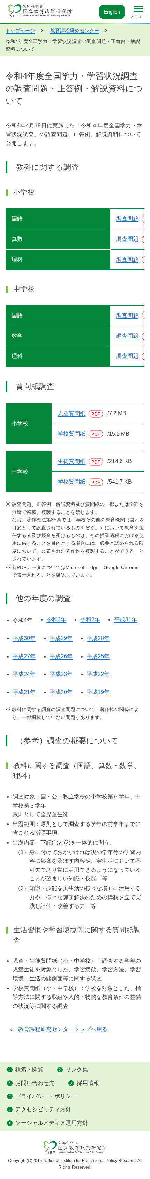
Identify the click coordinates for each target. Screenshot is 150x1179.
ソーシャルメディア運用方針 (51, 1123)
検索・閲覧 (29, 1069)
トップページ (20, 30)
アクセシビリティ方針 (43, 1109)
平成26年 (61, 656)
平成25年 (98, 656)
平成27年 (24, 656)
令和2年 (90, 619)
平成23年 (61, 674)
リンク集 (77, 1069)
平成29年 (61, 638)
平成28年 (98, 638)
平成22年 (98, 674)
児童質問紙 (81, 413)
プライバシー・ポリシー (46, 1096)
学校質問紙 (81, 434)
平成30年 (24, 638)
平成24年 (24, 674)
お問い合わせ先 (34, 1083)
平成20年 (61, 692)
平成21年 (24, 692)
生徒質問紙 (81, 461)
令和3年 (56, 619)
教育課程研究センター (74, 30)
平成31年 (125, 619)
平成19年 (98, 692)
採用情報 (88, 1083)
